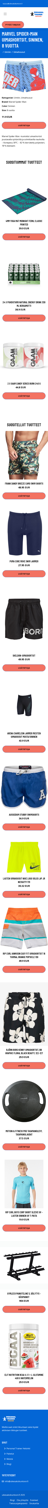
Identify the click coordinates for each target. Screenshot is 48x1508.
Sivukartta (34, 1503)
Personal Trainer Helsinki (18, 1448)
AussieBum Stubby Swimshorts (24, 814)
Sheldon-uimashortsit (24, 655)
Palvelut (10, 1453)
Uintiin (8, 52)
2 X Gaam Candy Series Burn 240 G (24, 383)
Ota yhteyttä (22, 1500)
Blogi (9, 1464)
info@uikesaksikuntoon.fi (16, 1481)
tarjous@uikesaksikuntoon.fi (12, 4)
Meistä (10, 1459)
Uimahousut (19, 52)
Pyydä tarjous (12, 24)
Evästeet (34, 1500)
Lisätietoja (24, 125)
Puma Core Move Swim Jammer (24, 561)
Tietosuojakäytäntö (18, 1503)
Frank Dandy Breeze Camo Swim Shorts (24, 483)
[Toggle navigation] (5, 14)
